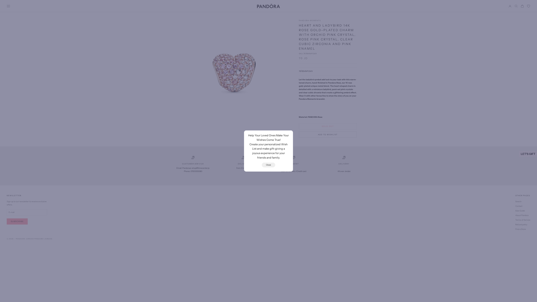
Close (268, 165)
